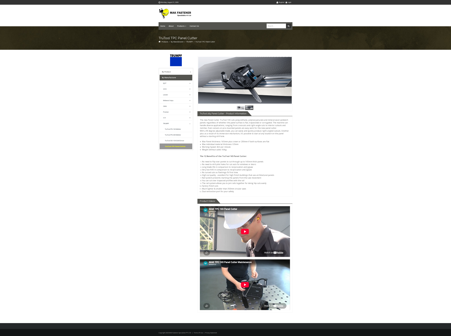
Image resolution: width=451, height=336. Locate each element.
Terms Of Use (198, 333)
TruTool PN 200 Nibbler (173, 135)
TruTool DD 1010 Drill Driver (174, 141)
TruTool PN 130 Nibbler (173, 129)
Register (282, 2)
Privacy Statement (211, 333)
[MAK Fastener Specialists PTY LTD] (175, 13)
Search (288, 26)
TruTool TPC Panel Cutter (175, 146)
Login (289, 2)
